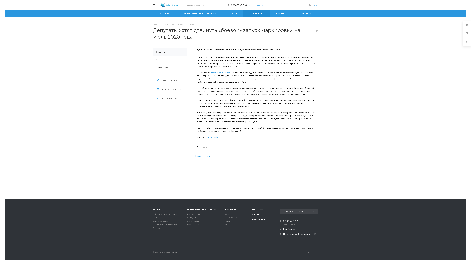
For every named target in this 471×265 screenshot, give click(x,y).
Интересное (162, 68)
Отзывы (228, 224)
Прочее (156, 228)
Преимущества (193, 214)
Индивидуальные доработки (165, 224)
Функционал (192, 218)
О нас (227, 214)
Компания (230, 209)
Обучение (157, 218)
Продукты (257, 209)
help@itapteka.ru (291, 229)
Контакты (257, 214)
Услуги (157, 209)
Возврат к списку (203, 156)
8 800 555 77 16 (239, 5)
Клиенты (228, 221)
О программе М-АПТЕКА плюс (203, 209)
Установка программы (162, 221)
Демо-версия (193, 221)
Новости (160, 52)
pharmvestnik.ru (213, 137)
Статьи (159, 60)
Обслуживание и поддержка (165, 214)
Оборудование (193, 224)
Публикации (258, 219)
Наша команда (231, 218)
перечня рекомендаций (221, 73)
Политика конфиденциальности (283, 252)
